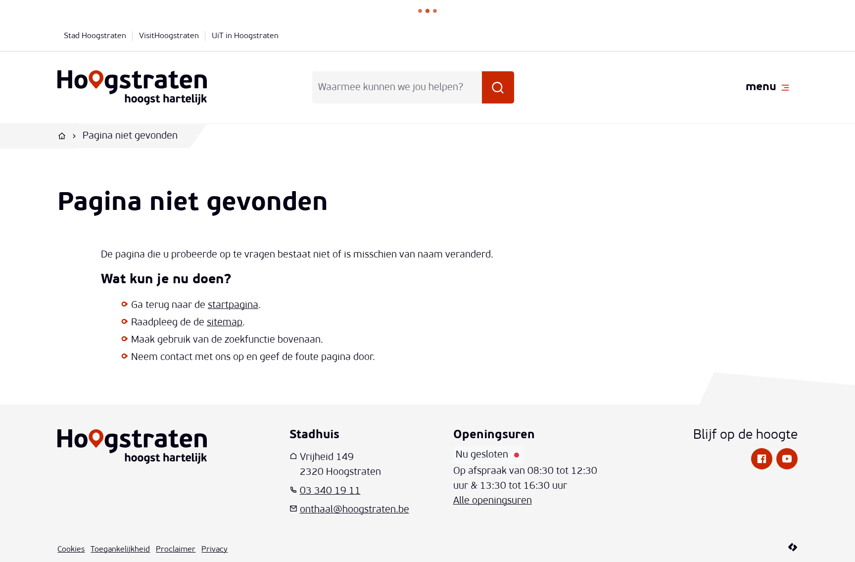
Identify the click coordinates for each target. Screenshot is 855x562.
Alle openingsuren (492, 501)
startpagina (233, 305)
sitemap (224, 323)
